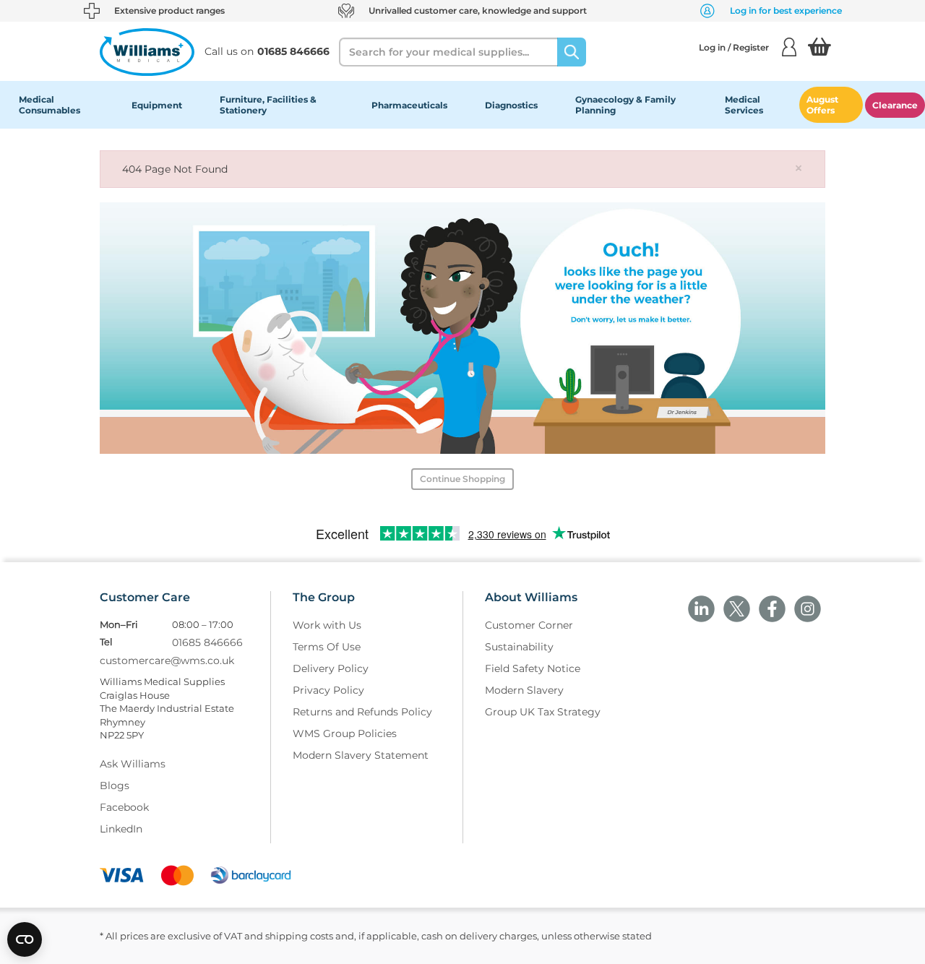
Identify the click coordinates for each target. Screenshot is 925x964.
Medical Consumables (49, 105)
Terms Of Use (327, 646)
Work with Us (327, 625)
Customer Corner (529, 625)
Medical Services (744, 105)
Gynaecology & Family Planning (625, 105)
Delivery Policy (331, 668)
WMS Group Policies (345, 733)
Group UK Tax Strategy (543, 711)
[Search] (571, 52)
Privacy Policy (328, 690)
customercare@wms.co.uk (167, 660)
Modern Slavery (524, 690)
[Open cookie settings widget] (24, 939)
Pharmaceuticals (409, 105)
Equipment (157, 105)
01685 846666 (207, 642)
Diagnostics (511, 105)
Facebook (124, 807)
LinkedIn (121, 828)
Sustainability (519, 646)
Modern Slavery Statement (361, 755)
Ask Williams (132, 763)
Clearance (895, 105)
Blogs (114, 785)
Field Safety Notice (532, 668)
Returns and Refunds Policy (362, 711)
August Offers (822, 105)
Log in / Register (734, 47)
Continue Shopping (462, 478)
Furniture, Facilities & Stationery (268, 105)
